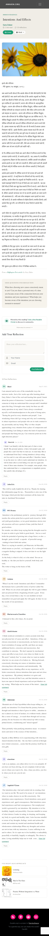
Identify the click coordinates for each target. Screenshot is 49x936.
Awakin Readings (10, 15)
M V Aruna (11, 510)
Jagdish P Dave (13, 785)
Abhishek (11, 700)
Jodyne (10, 579)
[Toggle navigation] (40, 4)
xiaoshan (11, 759)
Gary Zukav (7, 25)
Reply (5, 476)
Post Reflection (37, 369)
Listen (9, 32)
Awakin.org (13, 4)
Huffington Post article (14, 272)
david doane (12, 631)
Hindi (20, 32)
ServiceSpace (34, 923)
